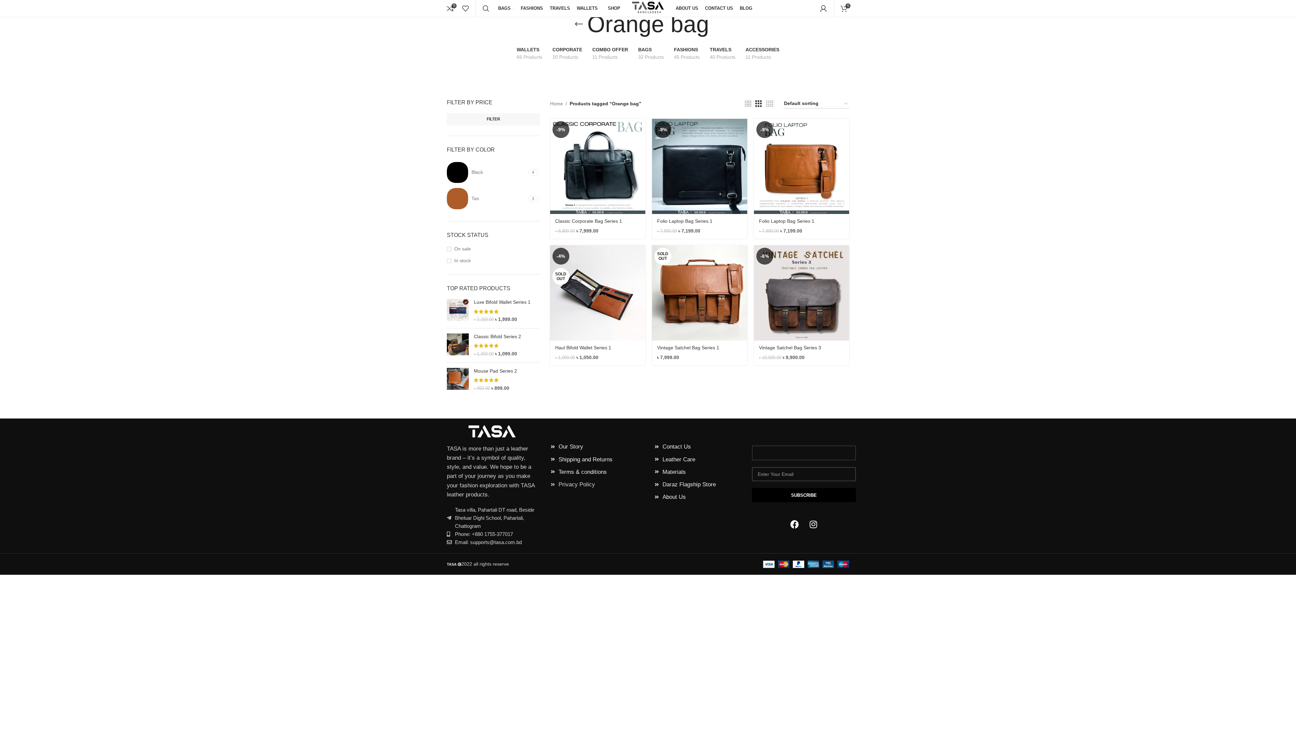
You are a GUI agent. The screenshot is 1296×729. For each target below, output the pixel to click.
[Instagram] (813, 524)
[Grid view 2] (748, 104)
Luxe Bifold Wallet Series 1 (502, 302)
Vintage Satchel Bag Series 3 (790, 347)
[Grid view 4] (769, 104)
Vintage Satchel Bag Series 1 (688, 347)
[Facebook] (794, 524)
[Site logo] (648, 8)
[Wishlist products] (465, 8)
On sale (462, 248)
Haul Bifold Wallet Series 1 (583, 347)
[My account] (823, 8)
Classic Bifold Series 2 (497, 336)
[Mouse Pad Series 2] (458, 380)
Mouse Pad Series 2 (495, 371)
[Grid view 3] (758, 104)
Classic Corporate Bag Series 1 (588, 221)
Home (556, 103)
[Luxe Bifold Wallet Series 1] (458, 311)
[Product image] (597, 166)
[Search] (486, 8)
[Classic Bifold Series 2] (458, 345)
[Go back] (578, 24)
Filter (493, 119)
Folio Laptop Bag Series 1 (684, 221)
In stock (462, 260)
